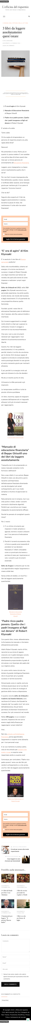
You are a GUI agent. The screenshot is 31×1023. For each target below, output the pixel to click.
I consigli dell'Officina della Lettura (15, 23)
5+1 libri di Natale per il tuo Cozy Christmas (6, 893)
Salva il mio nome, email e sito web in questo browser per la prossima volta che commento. (16, 976)
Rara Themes (5, 1015)
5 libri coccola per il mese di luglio (21, 918)
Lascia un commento (8, 45)
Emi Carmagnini (8, 40)
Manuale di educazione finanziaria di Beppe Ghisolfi (15, 614)
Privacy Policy (5, 1)
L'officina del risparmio (15, 7)
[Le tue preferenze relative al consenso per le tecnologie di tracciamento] (28, 1020)
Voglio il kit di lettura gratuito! (15, 239)
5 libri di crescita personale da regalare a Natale (22, 893)
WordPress (21, 1015)
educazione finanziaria (21, 163)
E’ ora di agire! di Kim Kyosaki (15, 437)
